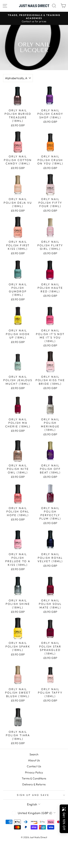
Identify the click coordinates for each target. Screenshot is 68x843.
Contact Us (34, 766)
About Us (34, 760)
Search (34, 754)
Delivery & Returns (34, 784)
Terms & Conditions (34, 778)
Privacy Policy (34, 772)
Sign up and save (33, 794)
